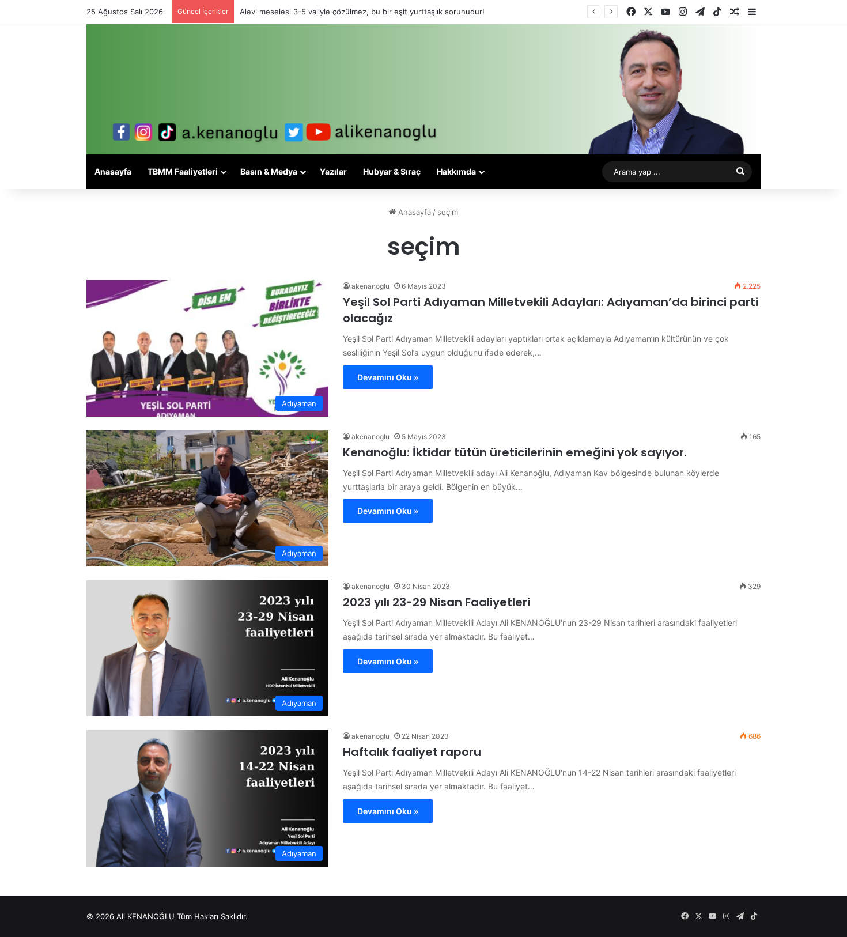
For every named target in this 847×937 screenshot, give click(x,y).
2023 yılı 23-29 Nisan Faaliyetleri (436, 602)
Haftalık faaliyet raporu (412, 752)
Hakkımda (456, 171)
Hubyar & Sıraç (392, 171)
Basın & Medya (268, 171)
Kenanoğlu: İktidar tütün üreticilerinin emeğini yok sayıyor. (515, 452)
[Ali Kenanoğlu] (423, 89)
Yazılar (333, 171)
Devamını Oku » (387, 377)
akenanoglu (370, 286)
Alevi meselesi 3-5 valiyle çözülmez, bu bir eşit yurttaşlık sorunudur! (362, 11)
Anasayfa (112, 171)
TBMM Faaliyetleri (183, 171)
